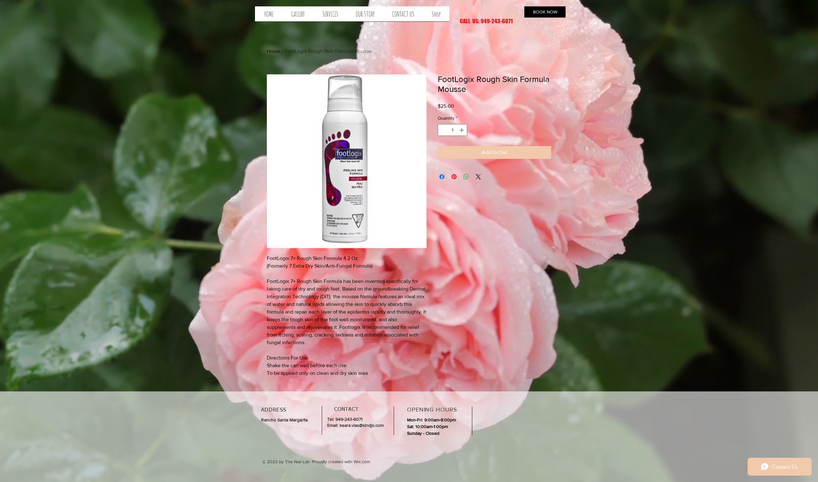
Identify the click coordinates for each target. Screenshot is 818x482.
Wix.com (362, 461)
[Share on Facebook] (442, 177)
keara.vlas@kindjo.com (362, 425)
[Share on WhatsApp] (466, 177)
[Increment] (462, 130)
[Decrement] (443, 130)
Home (273, 51)
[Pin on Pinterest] (454, 177)
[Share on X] (478, 177)
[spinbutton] (452, 130)
